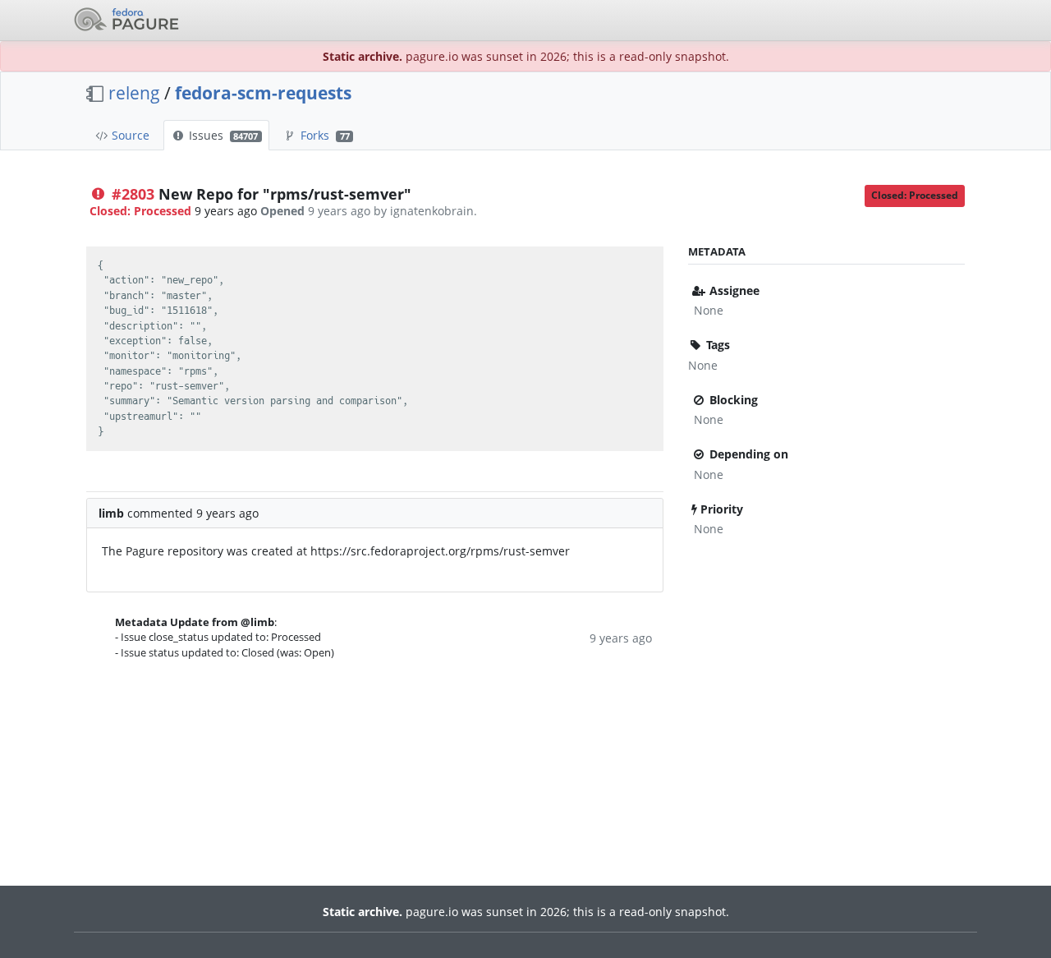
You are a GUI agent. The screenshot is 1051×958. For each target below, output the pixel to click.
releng (134, 92)
